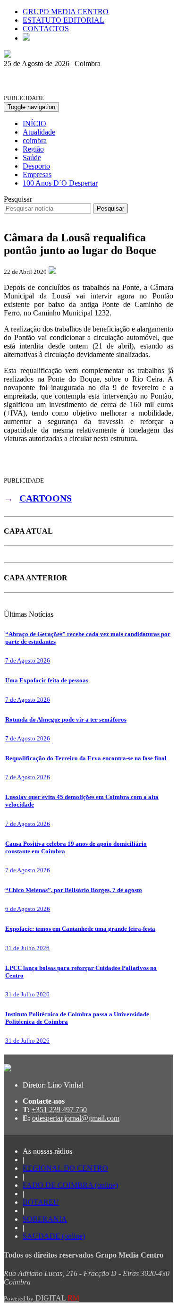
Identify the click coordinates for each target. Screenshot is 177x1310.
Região (33, 149)
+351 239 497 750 (59, 1110)
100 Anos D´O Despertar (60, 183)
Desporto (36, 166)
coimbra (35, 140)
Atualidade (39, 132)
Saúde (32, 157)
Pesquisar (18, 199)
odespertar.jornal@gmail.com (75, 1118)
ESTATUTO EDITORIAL (63, 20)
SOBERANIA (45, 1219)
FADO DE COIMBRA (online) (70, 1185)
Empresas (37, 174)
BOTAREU (41, 1202)
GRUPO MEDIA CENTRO (66, 12)
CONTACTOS (46, 29)
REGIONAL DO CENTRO (65, 1168)
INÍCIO (34, 123)
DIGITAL (41, 1298)
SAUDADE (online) (54, 1236)
